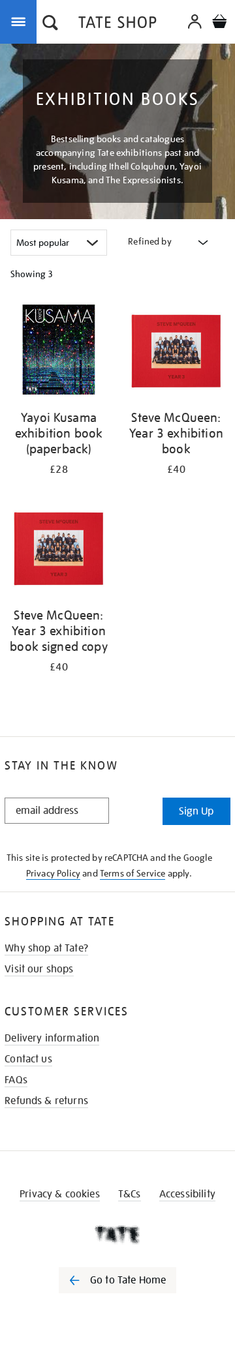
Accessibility (187, 1194)
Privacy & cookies (60, 1194)
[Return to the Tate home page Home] (117, 24)
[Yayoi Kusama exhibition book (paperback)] (59, 352)
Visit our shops (39, 969)
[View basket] (219, 23)
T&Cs (129, 1194)
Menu (21, 21)
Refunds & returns (46, 1100)
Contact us (28, 1059)
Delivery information (52, 1038)
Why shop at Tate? (46, 948)
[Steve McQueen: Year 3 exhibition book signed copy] (59, 549)
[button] (50, 24)
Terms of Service (133, 873)
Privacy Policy (53, 873)
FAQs (16, 1080)
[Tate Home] (117, 1234)
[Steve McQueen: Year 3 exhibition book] (176, 352)
